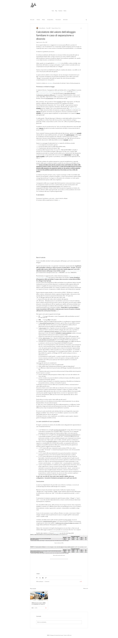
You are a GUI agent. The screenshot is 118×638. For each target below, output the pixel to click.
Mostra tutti (85, 588)
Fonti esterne (58, 19)
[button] (86, 19)
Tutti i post (32, 19)
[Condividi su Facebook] (36, 577)
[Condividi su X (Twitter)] (39, 577)
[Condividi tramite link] (45, 577)
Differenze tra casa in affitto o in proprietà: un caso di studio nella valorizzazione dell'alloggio (39, 603)
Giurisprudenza (50, 19)
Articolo (38, 19)
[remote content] (59, 229)
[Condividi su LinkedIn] (42, 577)
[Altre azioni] (81, 28)
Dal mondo (65, 19)
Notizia (43, 19)
